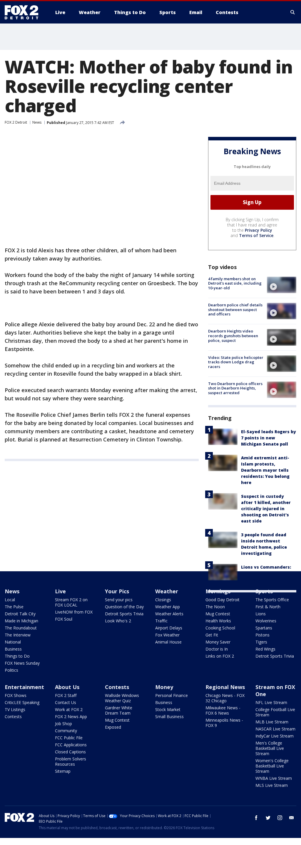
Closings (163, 599)
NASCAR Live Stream (275, 729)
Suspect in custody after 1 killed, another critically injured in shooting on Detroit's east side (266, 508)
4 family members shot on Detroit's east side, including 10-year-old (235, 283)
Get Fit (211, 635)
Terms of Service (256, 235)
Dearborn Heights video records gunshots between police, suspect (233, 335)
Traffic (161, 621)
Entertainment (24, 687)
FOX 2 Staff (65, 695)
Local (10, 599)
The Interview (18, 635)
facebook (256, 817)
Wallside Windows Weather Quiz (122, 698)
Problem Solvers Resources (70, 761)
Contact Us (65, 702)
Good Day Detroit (222, 599)
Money (164, 687)
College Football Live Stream (275, 712)
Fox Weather (167, 635)
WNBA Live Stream (273, 778)
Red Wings (265, 649)
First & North (267, 606)
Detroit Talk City (20, 613)
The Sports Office (272, 599)
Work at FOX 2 (69, 709)
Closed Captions (70, 752)
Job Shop (63, 723)
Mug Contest (217, 613)
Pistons (262, 635)
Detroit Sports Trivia (124, 613)
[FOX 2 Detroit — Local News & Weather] (24, 12)
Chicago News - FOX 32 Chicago (225, 698)
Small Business (169, 716)
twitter (268, 817)
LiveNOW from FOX (74, 612)
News (36, 122)
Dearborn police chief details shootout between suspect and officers (235, 309)
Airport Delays (168, 628)
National (13, 642)
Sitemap (63, 771)
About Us (67, 687)
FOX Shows (15, 695)
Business (13, 649)
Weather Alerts (169, 613)
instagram (280, 817)
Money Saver (217, 642)
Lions (260, 613)
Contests (13, 716)
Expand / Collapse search (292, 12)
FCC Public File (69, 737)
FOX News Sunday (22, 663)
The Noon (215, 606)
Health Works (218, 621)
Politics (11, 670)
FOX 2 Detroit (16, 122)
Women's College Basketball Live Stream (272, 766)
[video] (281, 285)
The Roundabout (21, 628)
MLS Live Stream (271, 785)
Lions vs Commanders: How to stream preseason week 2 (266, 573)
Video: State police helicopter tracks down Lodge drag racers (235, 362)
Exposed (113, 727)
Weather (166, 591)
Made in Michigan (21, 621)
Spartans (263, 628)
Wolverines (265, 621)
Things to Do (17, 656)
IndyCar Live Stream (274, 736)
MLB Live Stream (271, 722)
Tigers (261, 642)
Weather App (167, 606)
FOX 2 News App (71, 716)
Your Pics (117, 591)
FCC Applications (71, 744)
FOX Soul (63, 619)
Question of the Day (124, 606)
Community (66, 730)
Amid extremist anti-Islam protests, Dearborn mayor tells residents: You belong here (265, 470)
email (291, 817)
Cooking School (220, 628)
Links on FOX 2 (219, 656)
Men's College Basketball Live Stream (269, 748)
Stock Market (167, 709)
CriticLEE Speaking (22, 702)
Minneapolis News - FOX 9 (224, 722)
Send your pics (119, 599)
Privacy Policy (258, 230)
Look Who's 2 (118, 621)
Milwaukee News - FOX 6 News (222, 710)
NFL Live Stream (271, 702)
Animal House (168, 642)
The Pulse (14, 606)
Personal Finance (171, 695)
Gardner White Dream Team (118, 710)
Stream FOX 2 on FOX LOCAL (71, 602)
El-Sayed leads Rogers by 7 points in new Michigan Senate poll (268, 438)
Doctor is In (216, 649)
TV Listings (15, 709)
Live (60, 591)
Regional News (225, 687)
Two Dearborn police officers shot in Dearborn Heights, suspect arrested (235, 388)
